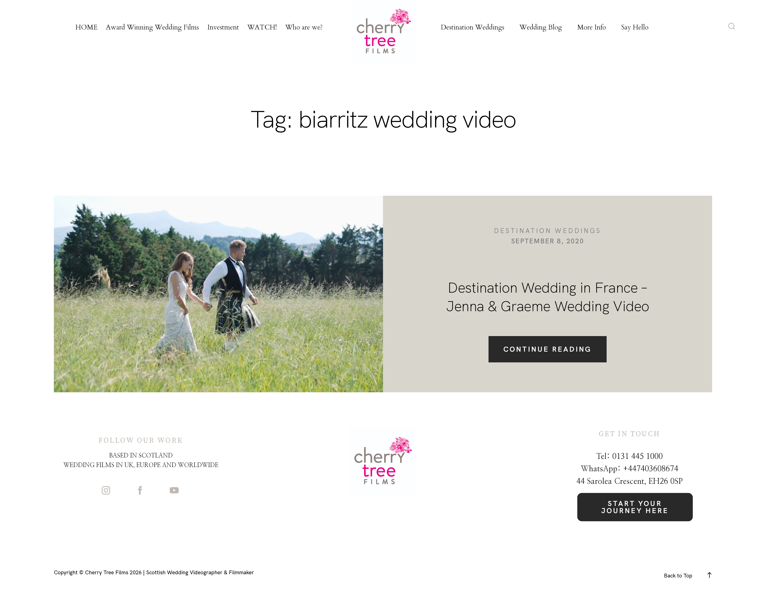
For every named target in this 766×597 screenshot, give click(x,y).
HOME (86, 27)
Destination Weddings (472, 27)
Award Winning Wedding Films (152, 27)
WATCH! (262, 27)
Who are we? (304, 27)
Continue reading (547, 349)
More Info (591, 27)
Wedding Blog (540, 27)
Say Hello (635, 27)
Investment (223, 27)
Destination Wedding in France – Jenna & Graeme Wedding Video (547, 297)
